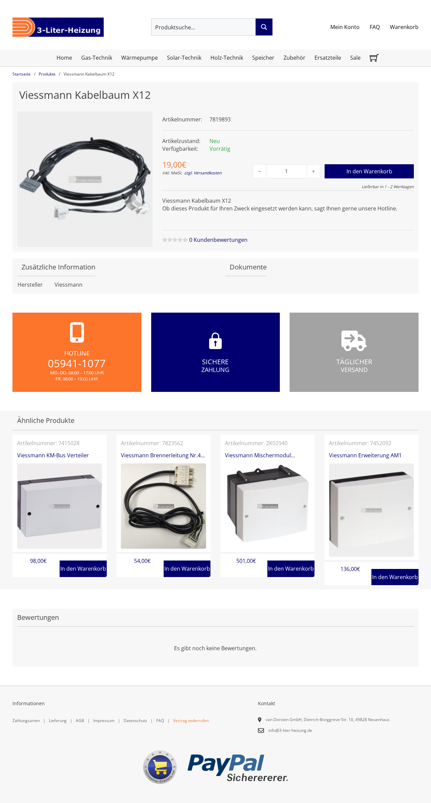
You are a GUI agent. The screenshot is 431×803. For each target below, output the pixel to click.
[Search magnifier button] (264, 27)
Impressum (103, 720)
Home (64, 57)
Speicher (263, 57)
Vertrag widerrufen (191, 720)
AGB (80, 720)
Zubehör (294, 57)
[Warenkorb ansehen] (374, 57)
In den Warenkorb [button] (83, 568)
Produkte (47, 74)
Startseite (21, 74)
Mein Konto (345, 27)
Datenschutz (135, 720)
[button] (143, 120)
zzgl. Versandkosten (203, 173)
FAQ (375, 27)
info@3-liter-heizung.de (290, 730)
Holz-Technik (226, 57)
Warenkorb (404, 27)
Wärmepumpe (139, 57)
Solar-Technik (184, 57)
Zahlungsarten (26, 720)
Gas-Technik (96, 57)
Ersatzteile (327, 57)
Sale (355, 57)
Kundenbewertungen (218, 239)
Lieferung (58, 720)
